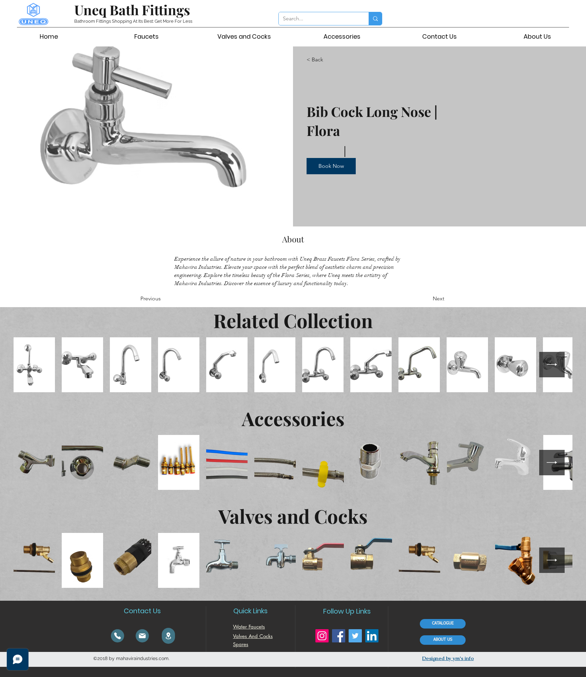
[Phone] (117, 635)
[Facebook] (338, 635)
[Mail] (142, 635)
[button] (331, 166)
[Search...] (375, 18)
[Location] (168, 636)
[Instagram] (322, 635)
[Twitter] (355, 635)
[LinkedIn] (371, 635)
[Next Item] (552, 364)
